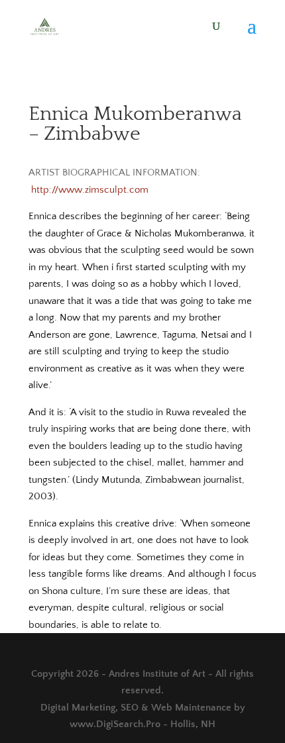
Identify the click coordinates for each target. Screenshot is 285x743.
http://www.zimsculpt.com (89, 189)
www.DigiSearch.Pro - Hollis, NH (142, 724)
